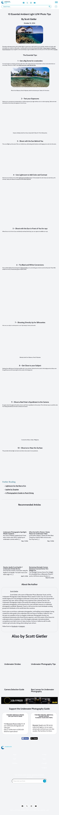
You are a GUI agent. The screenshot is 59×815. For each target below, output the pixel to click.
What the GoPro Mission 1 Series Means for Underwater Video (39, 533)
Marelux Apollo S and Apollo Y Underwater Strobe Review (13, 568)
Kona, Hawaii (46, 48)
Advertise (14, 763)
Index (44, 759)
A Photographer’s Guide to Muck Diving (19, 493)
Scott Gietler (30, 19)
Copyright (44, 763)
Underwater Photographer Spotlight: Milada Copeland (15, 533)
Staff (14, 759)
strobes (55, 49)
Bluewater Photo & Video (14, 724)
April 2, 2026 (24, 576)
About (14, 754)
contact (44, 754)
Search (50, 7)
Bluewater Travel (37, 725)
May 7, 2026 (24, 541)
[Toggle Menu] (56, 2)
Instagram (22, 626)
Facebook (14, 626)
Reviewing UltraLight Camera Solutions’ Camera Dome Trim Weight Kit (38, 568)
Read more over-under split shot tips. (27, 65)
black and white (24, 267)
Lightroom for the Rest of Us (25, 177)
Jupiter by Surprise (12, 489)
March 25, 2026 (50, 578)
